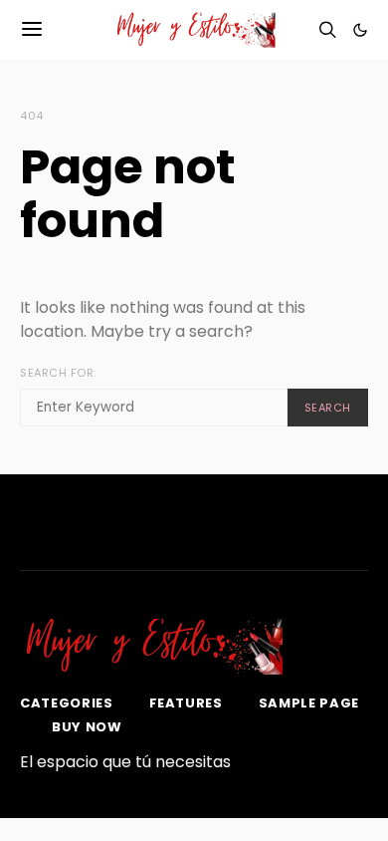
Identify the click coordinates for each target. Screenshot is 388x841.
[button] (360, 30)
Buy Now (87, 726)
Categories (66, 703)
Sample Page (309, 703)
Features (186, 703)
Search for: (58, 373)
